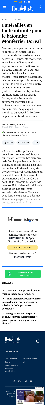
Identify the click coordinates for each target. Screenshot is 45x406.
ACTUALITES (6, 20)
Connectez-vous (22, 247)
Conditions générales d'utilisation (10, 393)
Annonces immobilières (10, 370)
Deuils (7, 362)
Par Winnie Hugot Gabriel (13, 124)
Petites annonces (11, 365)
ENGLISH (27, 2)
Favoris (10, 142)
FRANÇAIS (18, 2)
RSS (24, 362)
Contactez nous (11, 358)
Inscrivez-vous (22, 256)
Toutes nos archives (30, 358)
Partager (25, 142)
